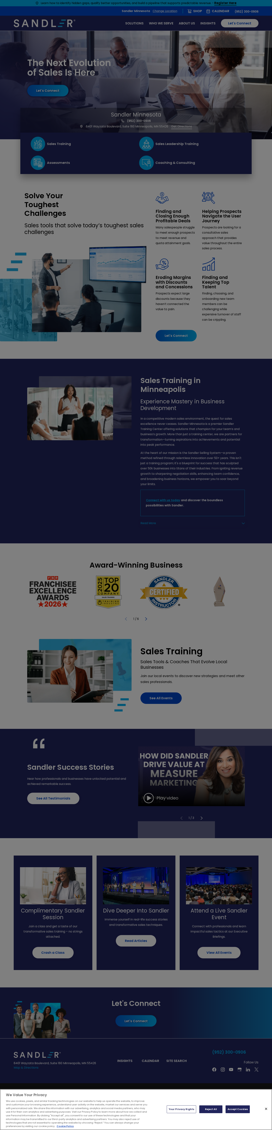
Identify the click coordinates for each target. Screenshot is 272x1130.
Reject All (211, 1109)
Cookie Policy (65, 1126)
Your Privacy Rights (181, 1109)
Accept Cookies (238, 1109)
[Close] (266, 1109)
